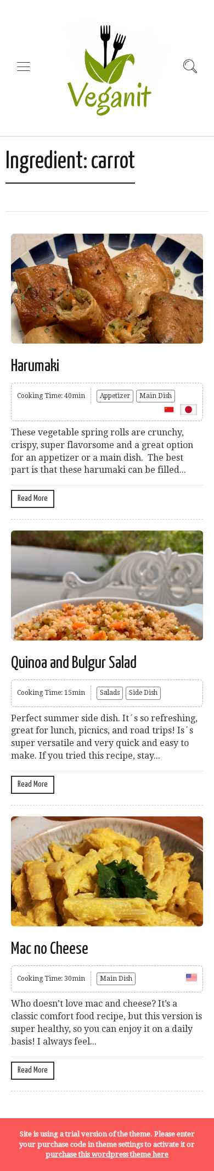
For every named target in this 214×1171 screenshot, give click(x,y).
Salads (110, 693)
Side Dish (143, 693)
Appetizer (115, 396)
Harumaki (35, 366)
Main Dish (155, 396)
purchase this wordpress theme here (107, 1154)
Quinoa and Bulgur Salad (74, 663)
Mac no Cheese (49, 949)
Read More (33, 498)
